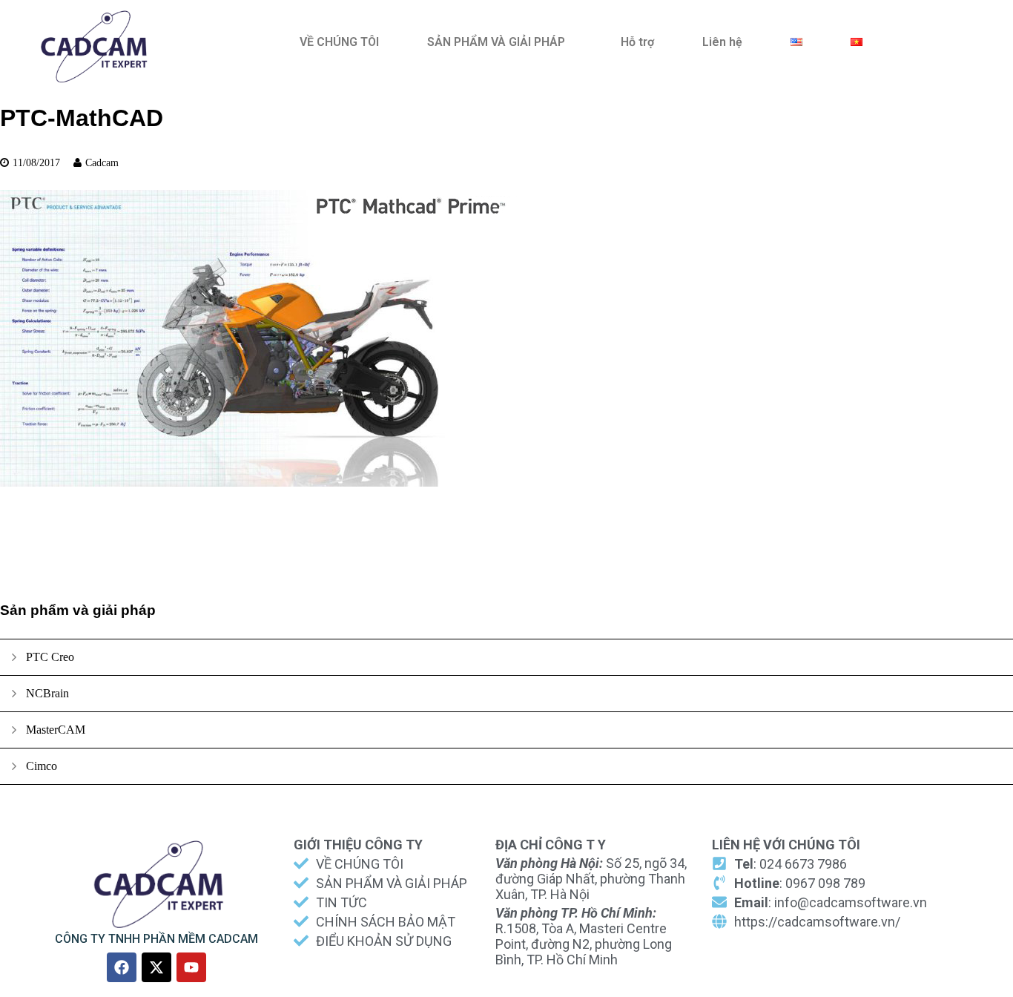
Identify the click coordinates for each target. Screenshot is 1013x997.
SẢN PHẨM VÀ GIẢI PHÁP (496, 42)
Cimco (41, 766)
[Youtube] (191, 967)
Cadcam (102, 162)
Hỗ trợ (637, 42)
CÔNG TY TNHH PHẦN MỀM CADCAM (156, 939)
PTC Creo (50, 657)
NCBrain (47, 693)
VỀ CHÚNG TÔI (339, 42)
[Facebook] (121, 967)
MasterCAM (55, 729)
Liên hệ (722, 42)
